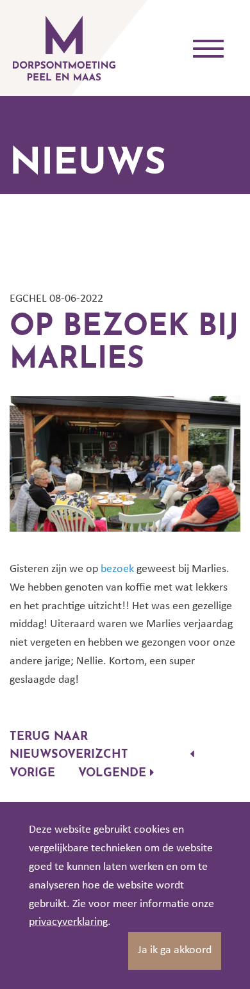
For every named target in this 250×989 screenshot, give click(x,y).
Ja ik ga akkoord (175, 950)
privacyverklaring (68, 922)
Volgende (114, 774)
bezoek (117, 569)
